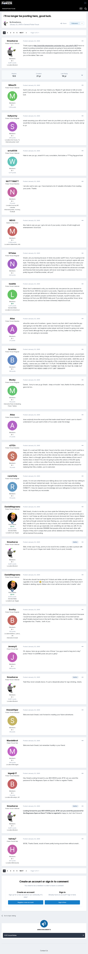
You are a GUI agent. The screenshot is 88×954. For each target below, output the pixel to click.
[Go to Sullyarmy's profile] (12, 126)
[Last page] (26, 32)
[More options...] (82, 41)
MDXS (12, 220)
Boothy (12, 609)
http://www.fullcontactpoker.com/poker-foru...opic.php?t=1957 (56, 46)
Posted (31, 41)
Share (64, 23)
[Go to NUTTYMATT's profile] (12, 192)
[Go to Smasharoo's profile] (6, 23)
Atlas (12, 318)
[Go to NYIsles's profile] (12, 264)
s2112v (12, 445)
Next (22, 32)
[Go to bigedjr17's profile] (12, 784)
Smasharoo (16, 22)
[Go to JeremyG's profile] (12, 657)
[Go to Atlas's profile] (12, 329)
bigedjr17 (12, 773)
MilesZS (12, 85)
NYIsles (12, 253)
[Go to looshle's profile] (12, 294)
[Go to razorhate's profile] (12, 487)
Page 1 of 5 (34, 32)
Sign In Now (62, 902)
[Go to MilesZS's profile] (12, 96)
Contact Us (44, 951)
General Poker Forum (31, 24)
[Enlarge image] (40, 582)
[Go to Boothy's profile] (12, 620)
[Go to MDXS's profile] (12, 231)
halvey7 (12, 839)
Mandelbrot (12, 740)
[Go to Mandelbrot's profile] (12, 751)
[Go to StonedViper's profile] (12, 721)
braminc (12, 349)
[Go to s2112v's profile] (12, 456)
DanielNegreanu (12, 507)
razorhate (12, 476)
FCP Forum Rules (10, 935)
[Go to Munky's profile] (12, 390)
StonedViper (12, 710)
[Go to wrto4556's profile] (12, 161)
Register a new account (25, 902)
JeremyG (12, 646)
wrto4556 (12, 151)
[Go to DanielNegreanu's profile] (12, 517)
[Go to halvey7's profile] (12, 849)
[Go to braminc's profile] (12, 360)
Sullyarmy (12, 116)
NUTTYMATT (12, 181)
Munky (12, 380)
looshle (12, 284)
